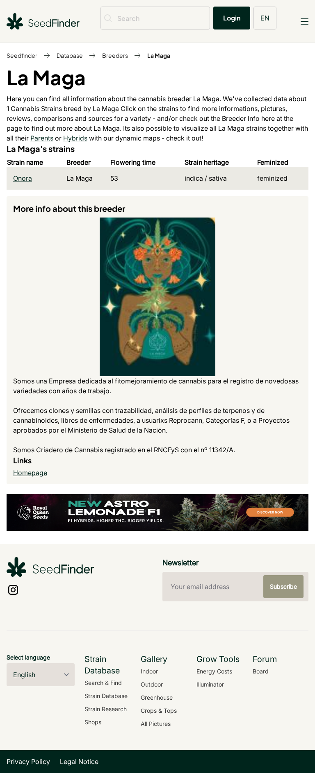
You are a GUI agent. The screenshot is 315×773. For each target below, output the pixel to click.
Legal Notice (79, 761)
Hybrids (75, 138)
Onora (22, 178)
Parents (41, 138)
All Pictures (156, 723)
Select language (28, 657)
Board (261, 671)
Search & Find (103, 682)
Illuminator (210, 684)
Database (70, 55)
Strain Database (106, 695)
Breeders (115, 55)
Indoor (149, 671)
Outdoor (152, 684)
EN (264, 18)
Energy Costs (214, 671)
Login (231, 18)
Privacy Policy (28, 761)
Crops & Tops (159, 710)
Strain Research (105, 708)
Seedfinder (22, 55)
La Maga (158, 55)
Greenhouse (157, 697)
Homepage (30, 473)
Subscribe (283, 586)
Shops (92, 722)
